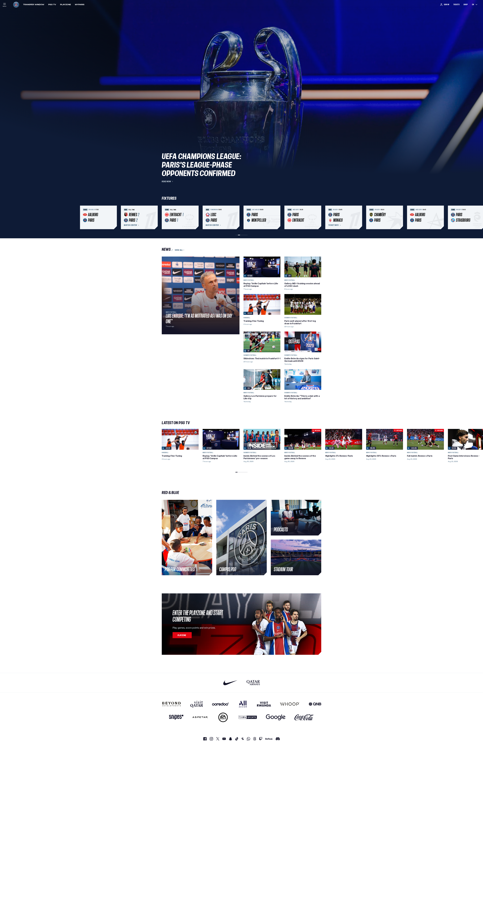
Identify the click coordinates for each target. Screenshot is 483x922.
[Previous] (165, 217)
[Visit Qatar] (196, 703)
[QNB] (315, 703)
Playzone (65, 4)
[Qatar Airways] (253, 682)
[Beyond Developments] (171, 703)
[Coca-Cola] (304, 717)
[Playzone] (182, 635)
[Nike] (230, 682)
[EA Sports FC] (223, 717)
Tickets (456, 5)
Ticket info (333, 225)
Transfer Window (33, 4)
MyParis (79, 4)
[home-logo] (16, 5)
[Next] (318, 217)
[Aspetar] (200, 717)
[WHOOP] (290, 703)
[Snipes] (176, 717)
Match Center (130, 225)
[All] (243, 703)
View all (179, 250)
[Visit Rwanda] (264, 703)
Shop (466, 5)
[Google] (275, 717)
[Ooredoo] (220, 703)
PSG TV (52, 4)
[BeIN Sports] (247, 717)
